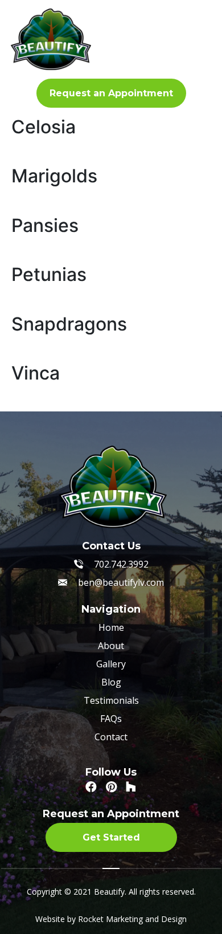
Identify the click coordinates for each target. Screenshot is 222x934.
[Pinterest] (111, 787)
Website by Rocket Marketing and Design (111, 918)
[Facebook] (91, 787)
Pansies (45, 225)
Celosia (43, 127)
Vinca (35, 373)
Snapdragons (69, 324)
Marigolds (54, 176)
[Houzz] (131, 787)
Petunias (49, 274)
